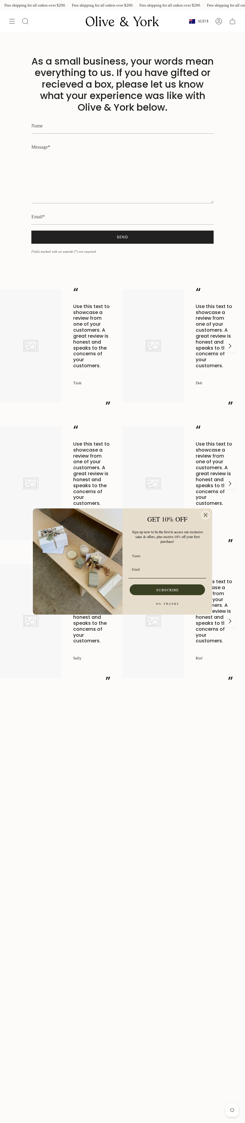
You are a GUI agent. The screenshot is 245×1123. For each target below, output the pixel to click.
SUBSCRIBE (167, 589)
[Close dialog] (205, 515)
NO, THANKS (167, 604)
